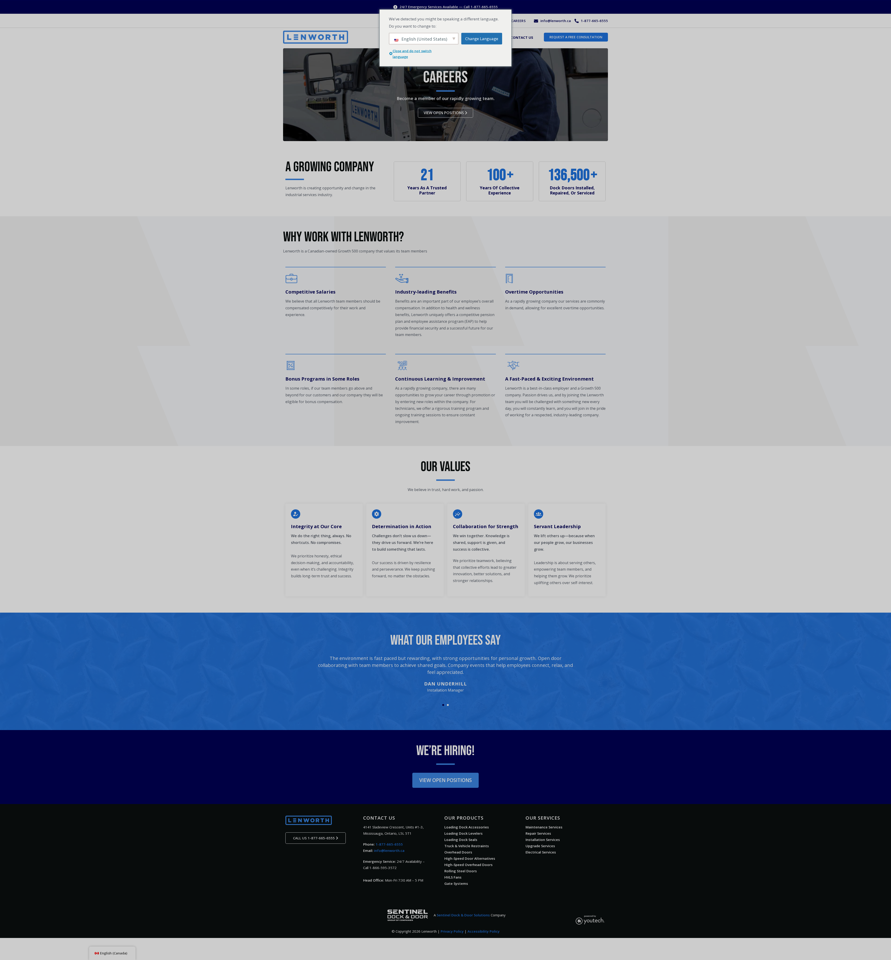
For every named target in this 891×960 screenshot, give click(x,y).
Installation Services (543, 839)
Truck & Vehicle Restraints (466, 846)
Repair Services (538, 833)
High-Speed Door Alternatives (469, 858)
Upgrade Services (540, 846)
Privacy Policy (452, 931)
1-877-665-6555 (389, 844)
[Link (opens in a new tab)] (407, 915)
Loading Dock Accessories (466, 827)
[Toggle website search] (538, 37)
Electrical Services (541, 852)
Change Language (481, 38)
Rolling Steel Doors (460, 871)
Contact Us (521, 37)
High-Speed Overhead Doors (468, 864)
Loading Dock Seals (460, 839)
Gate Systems (456, 883)
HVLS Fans (453, 877)
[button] (443, 705)
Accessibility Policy (484, 931)
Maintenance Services (544, 827)
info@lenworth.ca (389, 850)
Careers (518, 21)
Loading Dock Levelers (463, 833)
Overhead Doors (458, 852)
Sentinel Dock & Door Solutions (463, 915)
